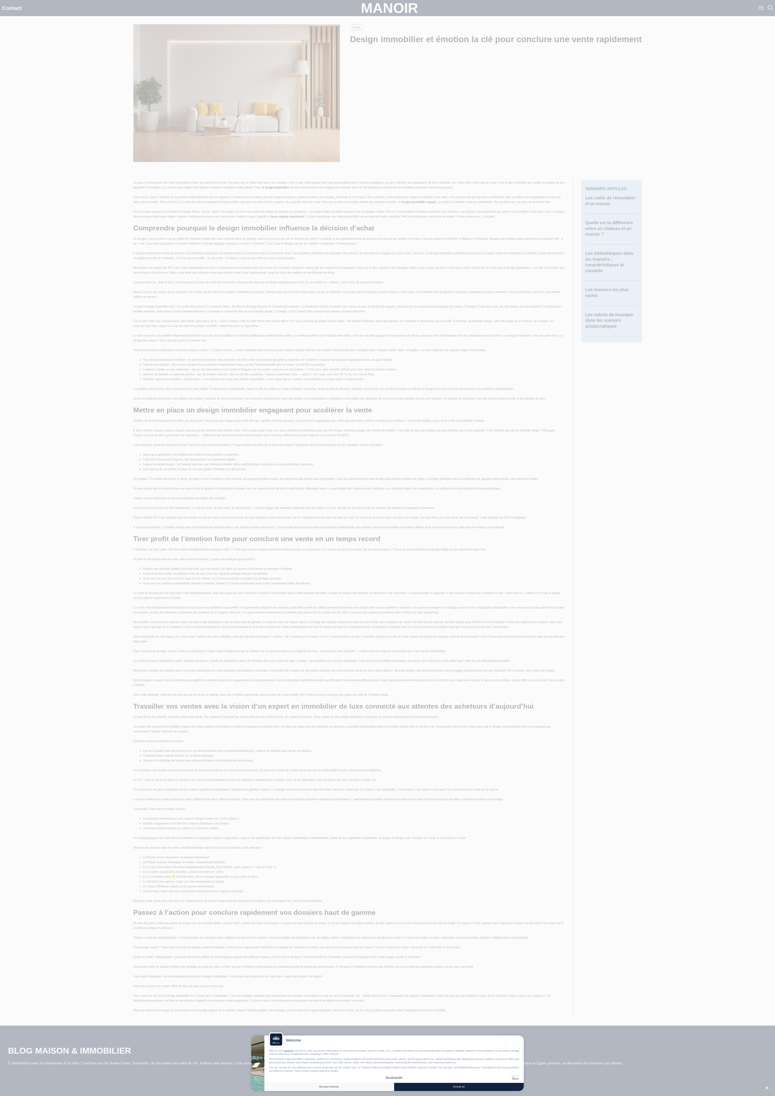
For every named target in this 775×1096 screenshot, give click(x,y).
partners (289, 1050)
